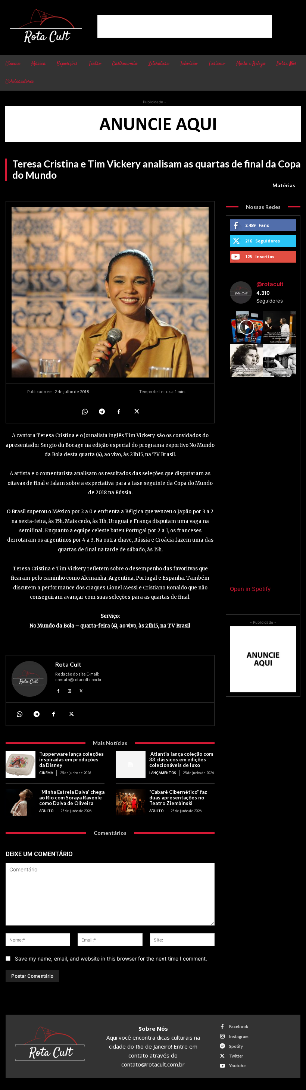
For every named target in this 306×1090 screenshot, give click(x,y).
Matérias (283, 185)
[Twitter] (135, 411)
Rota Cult (68, 664)
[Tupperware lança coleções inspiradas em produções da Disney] (20, 764)
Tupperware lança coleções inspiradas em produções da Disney (71, 759)
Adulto (46, 811)
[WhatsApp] (84, 411)
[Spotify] (222, 1046)
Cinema (46, 773)
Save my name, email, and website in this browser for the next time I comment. (111, 958)
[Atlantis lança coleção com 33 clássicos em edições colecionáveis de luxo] (131, 764)
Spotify (236, 1046)
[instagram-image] (246, 327)
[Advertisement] (184, 26)
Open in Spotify (250, 588)
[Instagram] (70, 690)
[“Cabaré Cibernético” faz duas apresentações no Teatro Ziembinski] (131, 802)
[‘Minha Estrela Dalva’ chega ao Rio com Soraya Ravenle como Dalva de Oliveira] (20, 802)
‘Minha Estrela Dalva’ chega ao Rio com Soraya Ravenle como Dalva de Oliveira (71, 797)
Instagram (239, 1036)
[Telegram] (101, 411)
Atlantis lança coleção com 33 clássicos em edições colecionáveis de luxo (181, 759)
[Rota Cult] (29, 679)
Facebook (238, 1026)
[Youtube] (222, 1066)
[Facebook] (118, 411)
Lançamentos (162, 773)
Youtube (237, 1065)
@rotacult (270, 284)
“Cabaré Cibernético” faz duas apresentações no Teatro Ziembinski (178, 797)
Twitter (236, 1055)
